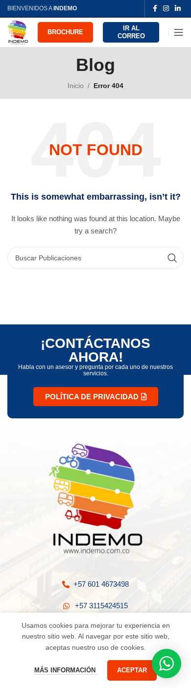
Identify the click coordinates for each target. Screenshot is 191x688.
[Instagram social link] (166, 8)
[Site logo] (17, 32)
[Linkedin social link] (178, 8)
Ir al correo (131, 32)
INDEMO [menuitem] (65, 8)
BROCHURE (65, 32)
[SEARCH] (172, 258)
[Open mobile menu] (179, 32)
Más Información (65, 670)
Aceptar (132, 670)
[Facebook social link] (155, 8)
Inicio (76, 86)
